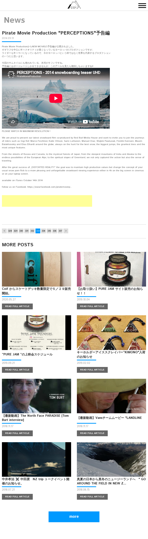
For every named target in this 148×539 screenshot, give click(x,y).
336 (54, 231)
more (74, 517)
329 (16, 231)
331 (26, 231)
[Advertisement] (47, 201)
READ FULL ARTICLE (17, 306)
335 (49, 231)
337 (60, 231)
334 (43, 231)
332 (32, 231)
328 (10, 231)
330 (21, 231)
